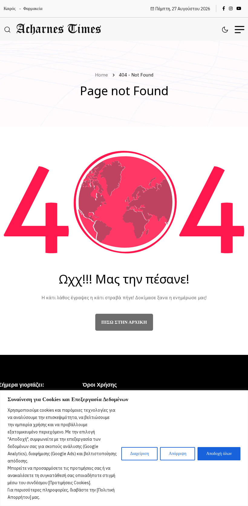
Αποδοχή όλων (219, 453)
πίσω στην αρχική (124, 322)
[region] (124, 448)
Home (102, 75)
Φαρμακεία (32, 8)
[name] (225, 8)
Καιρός (10, 8)
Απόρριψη (177, 453)
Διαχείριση (139, 453)
